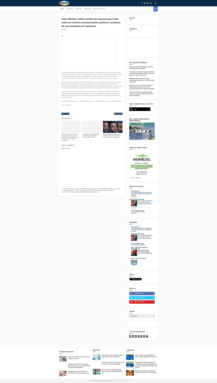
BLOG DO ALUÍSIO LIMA (137, 199)
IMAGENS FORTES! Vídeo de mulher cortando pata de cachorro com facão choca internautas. (141, 80)
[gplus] (148, 3)
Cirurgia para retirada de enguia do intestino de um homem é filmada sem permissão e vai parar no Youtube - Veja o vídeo (142, 73)
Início (62, 9)
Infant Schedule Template (138, 211)
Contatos (78, 9)
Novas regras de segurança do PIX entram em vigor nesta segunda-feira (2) (112, 371)
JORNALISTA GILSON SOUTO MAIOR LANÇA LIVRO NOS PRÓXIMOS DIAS (145, 252)
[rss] (151, 3)
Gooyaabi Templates (125, 381)
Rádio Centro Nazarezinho (138, 258)
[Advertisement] (91, 182)
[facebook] (142, 3)
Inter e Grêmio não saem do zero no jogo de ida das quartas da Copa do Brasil (145, 202)
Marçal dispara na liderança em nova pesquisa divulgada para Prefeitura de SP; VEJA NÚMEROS (111, 136)
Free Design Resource (105, 381)
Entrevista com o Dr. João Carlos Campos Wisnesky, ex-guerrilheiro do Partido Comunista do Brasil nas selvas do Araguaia (141, 87)
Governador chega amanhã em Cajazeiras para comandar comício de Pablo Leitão (90, 136)
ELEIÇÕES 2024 (65, 113)
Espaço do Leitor (99, 9)
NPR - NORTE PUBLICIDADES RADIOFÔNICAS (139, 248)
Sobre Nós (87, 9)
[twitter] (145, 3)
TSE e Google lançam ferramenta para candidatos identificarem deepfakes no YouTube (141, 194)
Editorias (69, 9)
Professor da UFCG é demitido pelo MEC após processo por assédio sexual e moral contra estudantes (141, 93)
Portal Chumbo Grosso (137, 210)
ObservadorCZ (135, 191)
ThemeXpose (95, 381)
